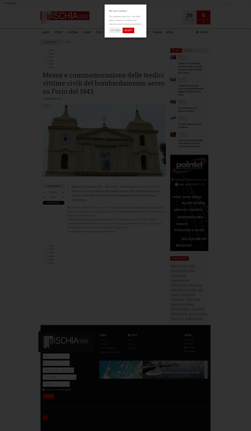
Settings (115, 30)
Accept (128, 30)
